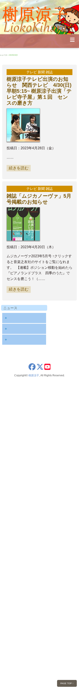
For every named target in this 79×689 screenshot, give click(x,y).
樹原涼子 (34, 375)
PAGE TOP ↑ (67, 683)
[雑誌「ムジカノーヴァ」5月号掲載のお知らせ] (24, 237)
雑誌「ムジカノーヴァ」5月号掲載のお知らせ (39, 199)
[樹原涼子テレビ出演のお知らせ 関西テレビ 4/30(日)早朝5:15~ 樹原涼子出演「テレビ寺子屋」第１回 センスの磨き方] (24, 139)
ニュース (3, 55)
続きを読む (19, 168)
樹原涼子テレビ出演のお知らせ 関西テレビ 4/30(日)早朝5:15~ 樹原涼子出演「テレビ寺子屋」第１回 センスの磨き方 (39, 91)
